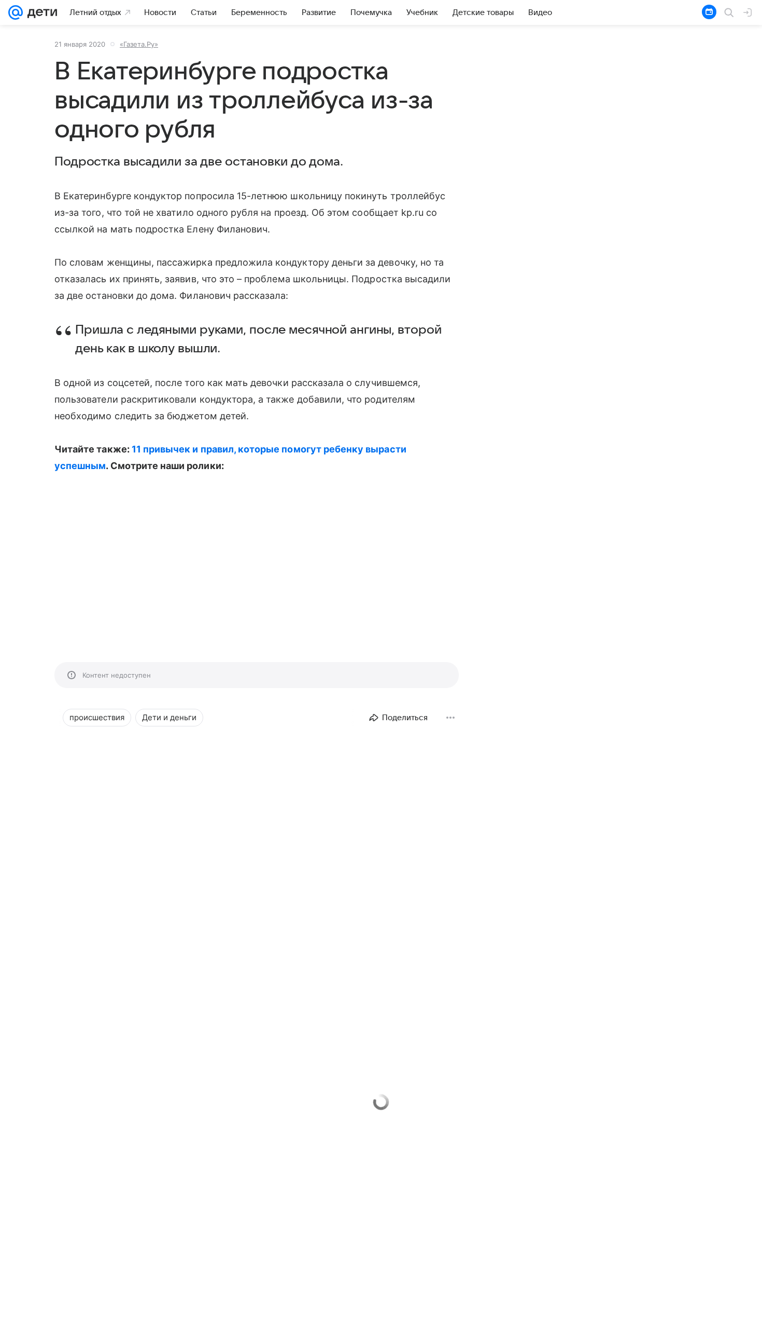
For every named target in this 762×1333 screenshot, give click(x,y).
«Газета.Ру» (139, 44)
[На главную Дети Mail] (40, 12)
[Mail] (15, 12)
